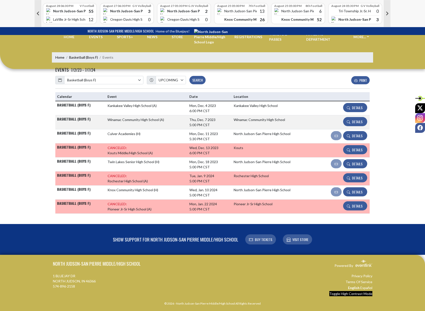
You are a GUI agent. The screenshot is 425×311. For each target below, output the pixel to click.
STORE (177, 37)
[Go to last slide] (37, 13)
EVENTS (96, 37)
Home (59, 57)
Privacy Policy (361, 276)
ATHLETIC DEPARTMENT (318, 36)
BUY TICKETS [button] (263, 239)
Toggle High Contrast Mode (350, 294)
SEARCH (197, 80)
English (354, 288)
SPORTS (124, 37)
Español (366, 288)
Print (363, 80)
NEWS (152, 37)
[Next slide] (387, 13)
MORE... (359, 37)
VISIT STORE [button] (300, 239)
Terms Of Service (359, 282)
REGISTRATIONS (248, 37)
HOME (69, 37)
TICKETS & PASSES (278, 36)
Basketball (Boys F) (83, 57)
